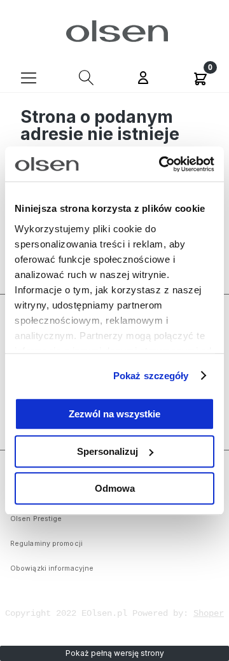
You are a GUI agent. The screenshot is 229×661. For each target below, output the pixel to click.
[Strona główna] (115, 31)
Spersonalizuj (107, 451)
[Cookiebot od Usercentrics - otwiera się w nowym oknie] (161, 164)
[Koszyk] (200, 77)
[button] (28, 77)
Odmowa (115, 488)
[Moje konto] (143, 79)
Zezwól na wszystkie (114, 413)
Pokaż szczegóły (151, 375)
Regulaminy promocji (46, 543)
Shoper (208, 613)
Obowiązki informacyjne (52, 568)
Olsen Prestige (36, 519)
